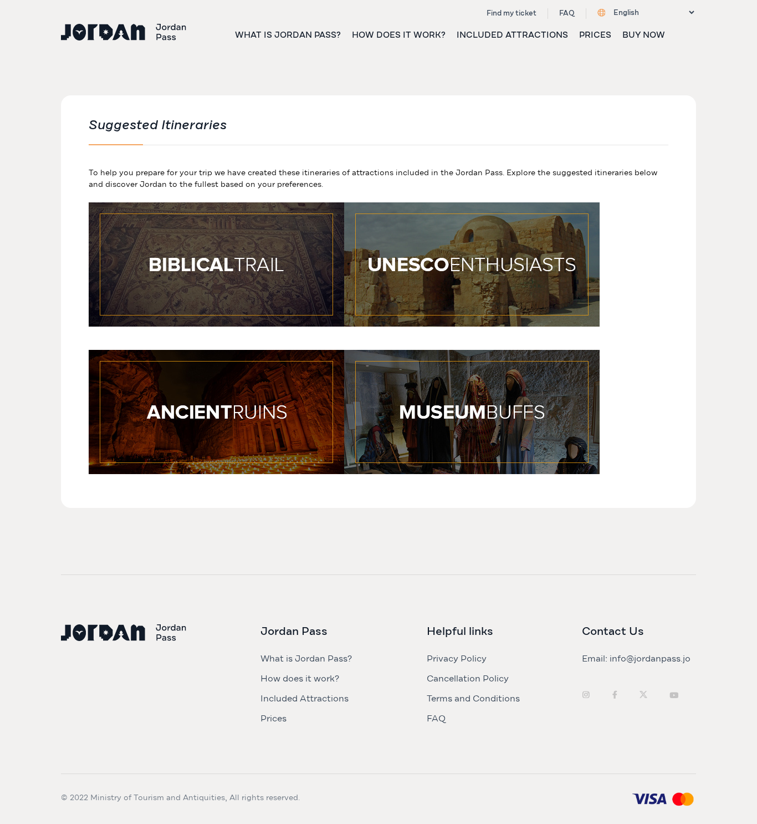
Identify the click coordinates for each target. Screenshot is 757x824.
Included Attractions (512, 35)
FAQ (567, 13)
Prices (595, 35)
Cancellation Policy (468, 678)
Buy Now (643, 35)
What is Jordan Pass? (306, 658)
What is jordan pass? (288, 35)
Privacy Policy (457, 658)
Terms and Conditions (473, 698)
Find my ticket (511, 13)
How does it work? (399, 35)
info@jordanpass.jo (650, 658)
